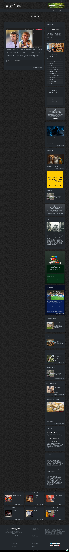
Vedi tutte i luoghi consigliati (58, 378)
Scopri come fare (49, 421)
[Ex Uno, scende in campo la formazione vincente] (24, 38)
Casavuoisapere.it (59, 444)
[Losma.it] (56, 5)
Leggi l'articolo (56, 198)
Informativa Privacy (14, 536)
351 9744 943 (35, 546)
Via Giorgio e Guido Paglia (53, 69)
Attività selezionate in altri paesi (54, 103)
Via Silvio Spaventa (52, 79)
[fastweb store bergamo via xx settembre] (55, 179)
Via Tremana (51, 83)
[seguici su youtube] (60, 1)
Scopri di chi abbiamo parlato (51, 471)
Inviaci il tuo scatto (49, 245)
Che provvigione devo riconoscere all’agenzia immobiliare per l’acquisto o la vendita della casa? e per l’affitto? (55, 280)
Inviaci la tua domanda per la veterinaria (52, 166)
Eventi (22, 10)
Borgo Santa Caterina (53, 61)
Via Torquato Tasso (52, 81)
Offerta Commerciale (30, 10)
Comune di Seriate (52, 97)
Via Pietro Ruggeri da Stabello (54, 75)
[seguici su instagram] (58, 1)
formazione (29, 62)
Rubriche (56, 10)
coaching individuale (20, 62)
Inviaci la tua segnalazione (51, 143)
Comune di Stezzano (52, 99)
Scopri (62, 10)
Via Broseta (51, 63)
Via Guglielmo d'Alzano (53, 71)
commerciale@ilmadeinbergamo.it (35, 544)
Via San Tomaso (52, 77)
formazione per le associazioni (36, 62)
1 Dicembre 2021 (10, 60)
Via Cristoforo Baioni (52, 67)
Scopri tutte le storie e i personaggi (57, 394)
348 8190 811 (14, 546)
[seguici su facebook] (61, 1)
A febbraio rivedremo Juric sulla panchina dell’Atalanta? (55, 311)
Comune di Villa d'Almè (53, 101)
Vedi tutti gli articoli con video (58, 423)
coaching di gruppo (14, 62)
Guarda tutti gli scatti (59, 247)
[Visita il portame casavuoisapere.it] (55, 545)
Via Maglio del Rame (52, 73)
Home (6, 10)
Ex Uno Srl (26, 62)
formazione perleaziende (18, 63)
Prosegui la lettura (50, 37)
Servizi (9, 61)
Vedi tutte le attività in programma (57, 362)
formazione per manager (10, 63)
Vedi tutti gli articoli (59, 145)
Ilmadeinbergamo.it (18, 60)
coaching (9, 62)
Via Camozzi (51, 65)
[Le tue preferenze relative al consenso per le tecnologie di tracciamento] (67, 550)
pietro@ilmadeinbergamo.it (14, 544)
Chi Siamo (11, 10)
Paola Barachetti (25, 63)
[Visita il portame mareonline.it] (55, 543)
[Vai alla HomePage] (16, 5)
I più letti (17, 10)
